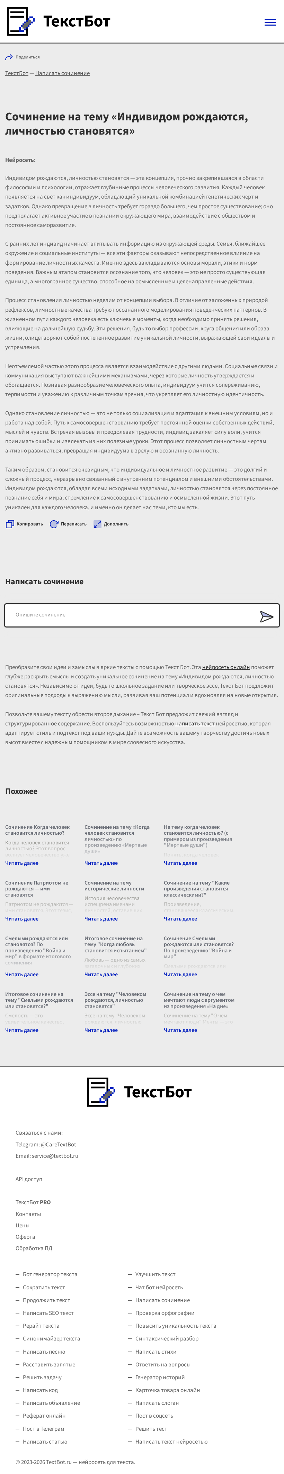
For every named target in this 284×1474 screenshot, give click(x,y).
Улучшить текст (155, 1274)
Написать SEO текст (48, 1313)
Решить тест (151, 1429)
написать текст (195, 724)
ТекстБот (16, 73)
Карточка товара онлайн (167, 1390)
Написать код (40, 1390)
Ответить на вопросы (162, 1365)
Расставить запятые (49, 1365)
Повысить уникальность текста (175, 1326)
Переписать (74, 524)
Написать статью (45, 1442)
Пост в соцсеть (154, 1416)
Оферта (25, 1237)
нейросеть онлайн (226, 667)
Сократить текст (44, 1287)
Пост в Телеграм (43, 1429)
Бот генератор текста (50, 1274)
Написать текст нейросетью (171, 1442)
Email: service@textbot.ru (47, 1156)
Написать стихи (156, 1352)
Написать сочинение (62, 73)
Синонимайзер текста (51, 1339)
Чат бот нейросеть (159, 1287)
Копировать (30, 524)
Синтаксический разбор (166, 1339)
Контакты (28, 1214)
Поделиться (28, 57)
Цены (22, 1225)
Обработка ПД (34, 1248)
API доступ (29, 1179)
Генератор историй (160, 1377)
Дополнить (116, 524)
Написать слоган (157, 1403)
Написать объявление (51, 1403)
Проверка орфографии (165, 1313)
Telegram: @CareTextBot (46, 1145)
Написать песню (44, 1352)
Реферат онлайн (44, 1416)
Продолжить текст (46, 1300)
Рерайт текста (41, 1326)
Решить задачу (42, 1377)
